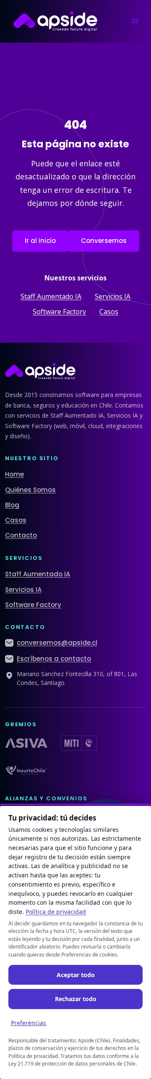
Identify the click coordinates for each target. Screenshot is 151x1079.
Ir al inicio (40, 240)
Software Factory (59, 311)
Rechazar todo (75, 999)
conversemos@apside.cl (57, 642)
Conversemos (104, 240)
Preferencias (28, 1023)
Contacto (21, 535)
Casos (108, 311)
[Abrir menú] (134, 21)
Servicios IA (112, 296)
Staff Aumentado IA (51, 296)
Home (14, 474)
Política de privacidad (56, 912)
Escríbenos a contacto (54, 658)
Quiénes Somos (30, 489)
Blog (12, 505)
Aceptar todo (76, 975)
